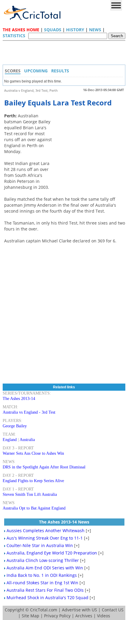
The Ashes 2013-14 (19, 398)
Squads (52, 29)
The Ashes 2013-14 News (64, 522)
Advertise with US (79, 610)
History (75, 29)
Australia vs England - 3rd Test (29, 412)
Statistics (14, 35)
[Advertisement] (65, 54)
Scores (13, 71)
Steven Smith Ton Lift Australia (30, 494)
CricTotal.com (43, 610)
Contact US (113, 610)
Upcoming (36, 71)
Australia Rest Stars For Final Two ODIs (45, 590)
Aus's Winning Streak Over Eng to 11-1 (45, 538)
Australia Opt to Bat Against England (34, 508)
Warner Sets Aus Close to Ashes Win (33, 453)
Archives (83, 616)
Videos (103, 616)
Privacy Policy (57, 616)
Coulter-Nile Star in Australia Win (40, 545)
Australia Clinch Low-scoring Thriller (43, 560)
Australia (27, 439)
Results (60, 71)
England (10, 439)
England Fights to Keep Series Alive (33, 481)
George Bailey (15, 426)
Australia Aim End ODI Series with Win (45, 568)
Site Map (30, 616)
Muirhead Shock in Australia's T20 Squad (47, 597)
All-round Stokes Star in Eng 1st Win (42, 582)
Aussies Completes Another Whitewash (46, 530)
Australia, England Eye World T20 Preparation (52, 553)
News (95, 29)
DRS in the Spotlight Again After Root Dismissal (44, 467)
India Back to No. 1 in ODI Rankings (42, 575)
